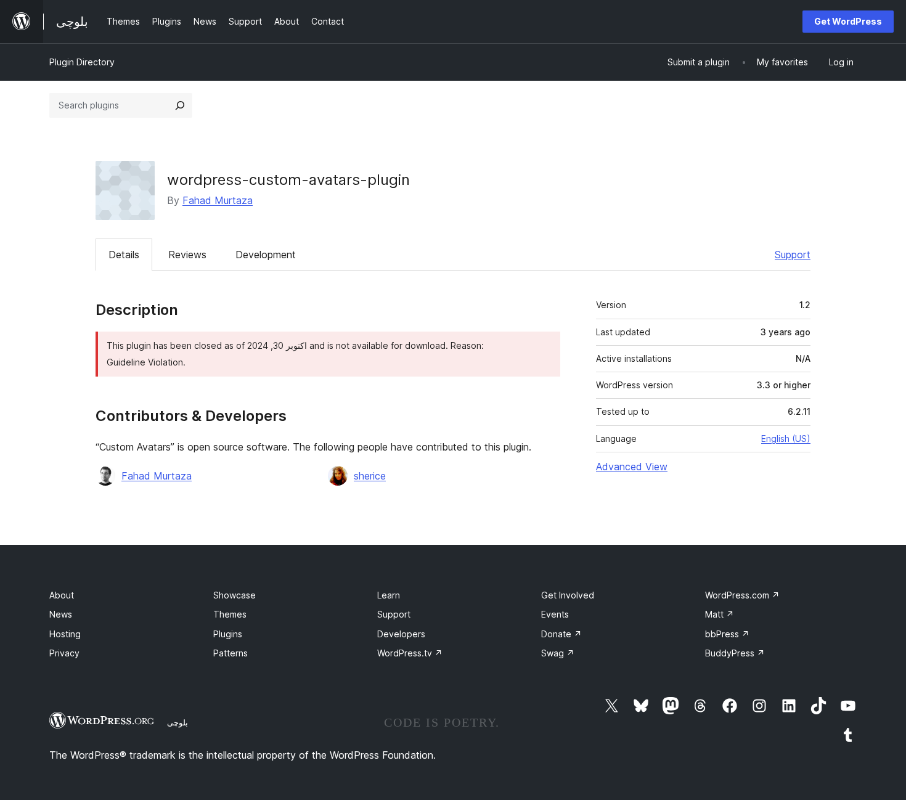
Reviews (187, 254)
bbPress (727, 634)
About (61, 595)
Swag (557, 653)
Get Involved (567, 595)
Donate (561, 634)
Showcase (234, 595)
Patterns (230, 653)
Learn (388, 595)
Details (123, 254)
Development (265, 254)
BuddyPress (735, 653)
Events (555, 614)
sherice (370, 476)
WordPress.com (742, 595)
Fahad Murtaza (217, 200)
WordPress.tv (410, 653)
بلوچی (177, 722)
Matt (719, 614)
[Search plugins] (180, 105)
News (60, 614)
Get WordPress (848, 21)
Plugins (227, 634)
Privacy (64, 653)
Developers (401, 634)
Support (792, 254)
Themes (230, 614)
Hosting (65, 634)
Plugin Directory (82, 62)
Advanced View (631, 466)
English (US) (785, 438)
